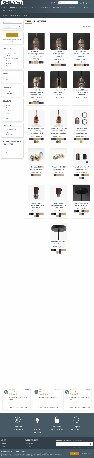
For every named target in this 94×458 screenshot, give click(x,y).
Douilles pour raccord (12, 58)
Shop (3, 7)
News (4, 443)
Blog (86, 7)
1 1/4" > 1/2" (9, 91)
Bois (64, 7)
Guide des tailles (12, 35)
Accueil (5, 15)
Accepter (74, 453)
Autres (8, 60)
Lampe (8, 55)
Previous (2, 400)
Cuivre (8, 108)
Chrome (8, 110)
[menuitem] (3, 7)
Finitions (55, 7)
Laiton (8, 113)
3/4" (7, 80)
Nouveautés (30, 443)
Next (92, 400)
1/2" (7, 77)
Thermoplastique (11, 129)
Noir (7, 115)
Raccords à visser (11, 53)
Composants (9, 66)
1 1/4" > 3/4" (9, 94)
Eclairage (44, 7)
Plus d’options (86, 453)
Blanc (7, 118)
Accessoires (74, 7)
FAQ (3, 446)
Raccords (23, 7)
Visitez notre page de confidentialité (56, 456)
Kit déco (12, 7)
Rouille (8, 105)
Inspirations (6, 11)
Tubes (33, 7)
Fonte (7, 132)
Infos (17, 11)
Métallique (9, 134)
